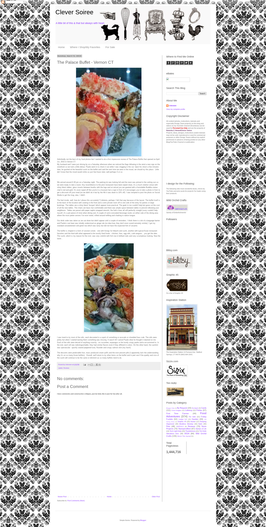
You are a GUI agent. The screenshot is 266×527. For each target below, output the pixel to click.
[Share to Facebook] (97, 364)
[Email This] (89, 364)
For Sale (110, 47)
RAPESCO (180, 426)
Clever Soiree (74, 12)
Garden (195, 419)
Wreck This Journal (183, 436)
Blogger (143, 520)
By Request (182, 408)
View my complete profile (175, 109)
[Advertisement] (109, 475)
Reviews (66, 368)
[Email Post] (84, 364)
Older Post (156, 497)
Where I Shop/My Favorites (85, 47)
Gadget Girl (183, 419)
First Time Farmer (177, 413)
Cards (203, 408)
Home (61, 47)
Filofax (199, 410)
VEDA (186, 433)
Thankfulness (190, 431)
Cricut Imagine (176, 410)
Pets (168, 426)
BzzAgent (195, 408)
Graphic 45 (182, 422)
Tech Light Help (175, 431)
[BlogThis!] (91, 364)
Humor (193, 422)
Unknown (172, 106)
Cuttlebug (188, 410)
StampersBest (184, 429)
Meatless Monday (186, 424)
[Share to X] (94, 364)
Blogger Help (170, 408)
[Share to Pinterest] (99, 364)
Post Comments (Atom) (76, 501)
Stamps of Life (200, 429)
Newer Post (62, 497)
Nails (200, 424)
